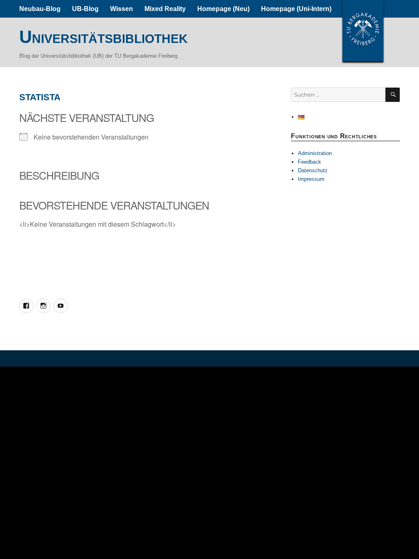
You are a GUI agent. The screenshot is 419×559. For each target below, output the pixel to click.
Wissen (121, 8)
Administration (315, 153)
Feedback (309, 162)
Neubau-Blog (40, 8)
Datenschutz (313, 170)
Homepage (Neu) (223, 8)
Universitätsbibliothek (103, 37)
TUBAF (362, 30)
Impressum (311, 179)
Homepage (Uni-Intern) (296, 8)
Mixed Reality (165, 8)
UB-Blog (85, 8)
